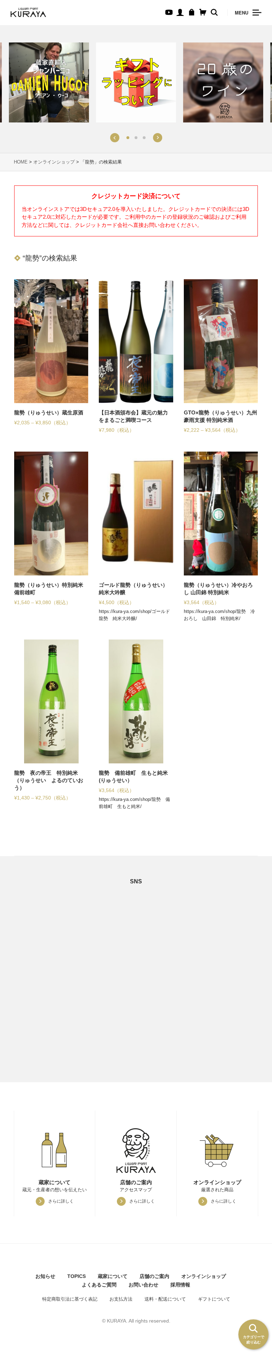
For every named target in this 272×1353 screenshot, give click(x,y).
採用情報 (180, 1285)
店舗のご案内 (154, 1276)
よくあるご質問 (99, 1285)
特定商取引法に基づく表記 (69, 1299)
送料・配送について (165, 1299)
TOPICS (76, 1276)
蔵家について (113, 1276)
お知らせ (45, 1276)
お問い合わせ (143, 1285)
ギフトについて (214, 1299)
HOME (21, 162)
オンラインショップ (54, 162)
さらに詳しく (61, 1201)
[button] (114, 137)
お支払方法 (120, 1299)
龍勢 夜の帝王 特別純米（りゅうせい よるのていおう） (48, 780)
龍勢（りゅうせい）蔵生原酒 (48, 412)
